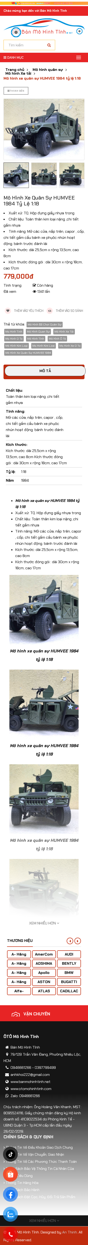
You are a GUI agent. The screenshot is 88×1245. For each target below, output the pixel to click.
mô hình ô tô (57, 339)
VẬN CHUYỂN (36, 1014)
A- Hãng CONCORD (19, 984)
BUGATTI (69, 981)
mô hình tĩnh (35, 339)
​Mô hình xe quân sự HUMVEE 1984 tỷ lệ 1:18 (42, 78)
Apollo (44, 972)
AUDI (69, 954)
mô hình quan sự (38, 332)
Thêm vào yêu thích (28, 311)
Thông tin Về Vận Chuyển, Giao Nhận (35, 1154)
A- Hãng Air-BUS (18, 956)
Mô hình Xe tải (18, 73)
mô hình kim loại (16, 346)
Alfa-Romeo (18, 993)
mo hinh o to (14, 339)
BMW (69, 972)
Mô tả (45, 370)
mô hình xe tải (64, 332)
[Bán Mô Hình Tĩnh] (44, 27)
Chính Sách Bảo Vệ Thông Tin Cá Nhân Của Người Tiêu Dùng (40, 1172)
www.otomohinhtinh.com (31, 1088)
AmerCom (44, 954)
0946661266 (21, 1067)
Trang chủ (14, 70)
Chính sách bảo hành (22, 1190)
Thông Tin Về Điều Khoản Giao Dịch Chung (39, 1147)
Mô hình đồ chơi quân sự (44, 324)
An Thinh (69, 1232)
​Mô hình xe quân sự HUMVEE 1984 (28, 353)
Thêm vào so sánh (69, 311)
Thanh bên (17, 90)
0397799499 (45, 1067)
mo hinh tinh (13, 332)
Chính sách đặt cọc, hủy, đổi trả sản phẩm (40, 1197)
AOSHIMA (44, 963)
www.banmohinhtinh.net (30, 1081)
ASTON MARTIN (44, 984)
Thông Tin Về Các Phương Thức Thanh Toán (41, 1161)
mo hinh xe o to (69, 346)
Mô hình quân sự (48, 70)
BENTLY (69, 963)
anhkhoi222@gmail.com (30, 1074)
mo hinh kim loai (43, 346)
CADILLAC (69, 991)
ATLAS (44, 991)
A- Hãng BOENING (19, 975)
